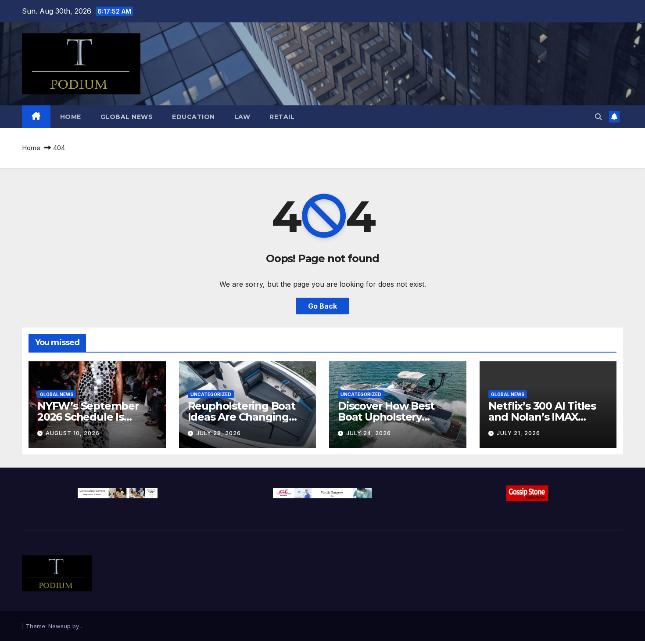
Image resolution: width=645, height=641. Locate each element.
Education (193, 117)
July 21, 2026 (518, 433)
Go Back (322, 306)
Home (70, 117)
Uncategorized (210, 394)
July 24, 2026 (368, 433)
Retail (281, 117)
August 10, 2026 (73, 433)
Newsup (59, 626)
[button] (598, 116)
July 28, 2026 (218, 433)
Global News (126, 117)
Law (242, 117)
